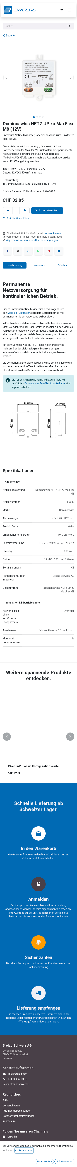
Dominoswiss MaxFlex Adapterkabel (45, 383)
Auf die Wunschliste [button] (18, 218)
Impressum (9, 1121)
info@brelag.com (17, 1073)
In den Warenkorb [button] (49, 210)
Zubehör (11, 35)
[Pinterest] (48, 251)
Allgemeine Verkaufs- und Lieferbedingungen (32, 240)
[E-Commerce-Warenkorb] (61, 10)
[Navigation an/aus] (69, 10)
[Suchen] (69, 26)
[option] (38, 737)
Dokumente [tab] (38, 265)
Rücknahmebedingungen (17, 1110)
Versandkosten (52, 233)
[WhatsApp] (38, 251)
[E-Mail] (59, 251)
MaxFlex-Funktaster (19, 312)
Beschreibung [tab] (14, 265)
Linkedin (11, 1136)
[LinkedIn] (28, 251)
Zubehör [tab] (62, 265)
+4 (9, 1078)
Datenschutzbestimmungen (19, 1115)
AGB (5, 1100)
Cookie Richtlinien (24, 1150)
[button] (6, 77)
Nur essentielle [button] (44, 1161)
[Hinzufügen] (25, 210)
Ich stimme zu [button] (64, 1161)
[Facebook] (7, 251)
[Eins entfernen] (8, 210)
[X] (18, 251)
